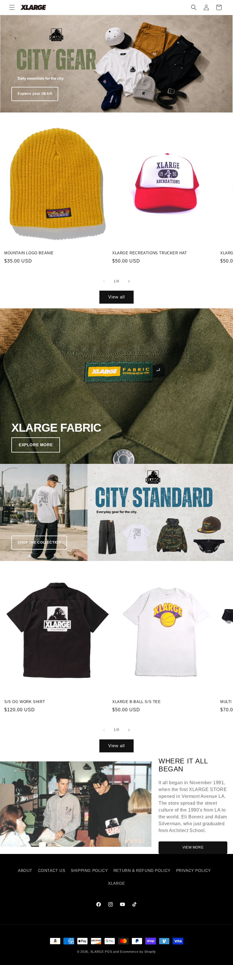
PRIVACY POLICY (193, 870)
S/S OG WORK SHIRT (24, 702)
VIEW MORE (192, 847)
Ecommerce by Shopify (138, 951)
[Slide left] (104, 281)
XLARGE (116, 883)
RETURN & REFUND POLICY (141, 870)
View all (116, 296)
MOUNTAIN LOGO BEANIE (29, 253)
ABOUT (25, 870)
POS (108, 951)
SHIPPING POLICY (89, 870)
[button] (12, 7)
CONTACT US (51, 870)
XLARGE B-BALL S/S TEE (136, 702)
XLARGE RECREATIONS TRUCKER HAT (149, 253)
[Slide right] (129, 281)
